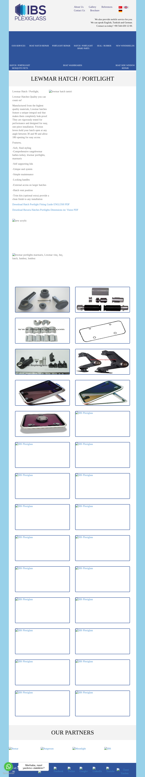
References (107, 7)
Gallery (92, 7)
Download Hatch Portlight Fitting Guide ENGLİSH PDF (41, 204)
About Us (78, 7)
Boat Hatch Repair (39, 46)
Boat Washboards (72, 65)
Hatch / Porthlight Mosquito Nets (20, 66)
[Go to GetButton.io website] (8, 773)
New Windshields (125, 46)
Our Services (18, 46)
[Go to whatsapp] (8, 766)
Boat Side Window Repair (125, 66)
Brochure (94, 10)
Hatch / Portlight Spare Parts (83, 47)
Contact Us (79, 10)
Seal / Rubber (104, 46)
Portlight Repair (61, 46)
